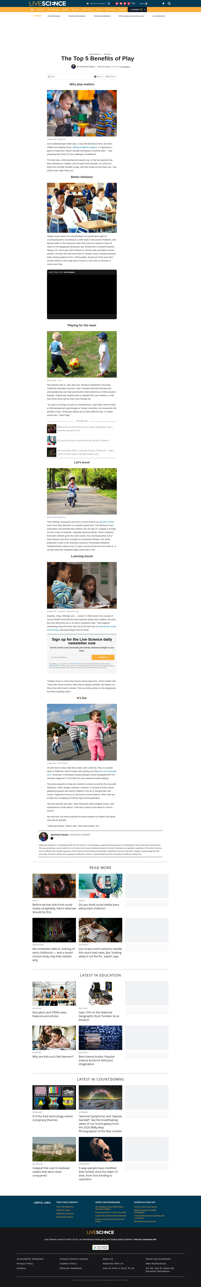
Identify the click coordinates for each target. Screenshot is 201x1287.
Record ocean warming (77, 16)
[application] (82, 294)
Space (99, 9)
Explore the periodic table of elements (110, 1216)
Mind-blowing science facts (145, 1221)
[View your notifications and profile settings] (163, 3)
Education (107, 54)
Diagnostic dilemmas (65, 1214)
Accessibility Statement (30, 1259)
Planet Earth (87, 9)
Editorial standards (71, 1268)
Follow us (100, 76)
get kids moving (106, 522)
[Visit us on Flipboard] (124, 3)
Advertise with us (113, 1263)
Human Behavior (94, 54)
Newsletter (112, 76)
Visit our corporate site (144, 1239)
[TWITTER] (52, 838)
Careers (21, 1268)
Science (75, 9)
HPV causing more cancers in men (131, 16)
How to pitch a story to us (118, 1268)
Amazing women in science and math (110, 1212)
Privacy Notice (54, 666)
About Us (108, 1259)
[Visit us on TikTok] (128, 3)
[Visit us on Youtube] (120, 3)
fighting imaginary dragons (85, 147)
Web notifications (156, 1263)
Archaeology (53, 9)
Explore (122, 9)
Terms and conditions (158, 1259)
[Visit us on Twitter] (113, 3)
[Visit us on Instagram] (117, 3)
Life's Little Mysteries (65, 1207)
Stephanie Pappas (87, 66)
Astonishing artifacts (64, 1217)
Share (53, 76)
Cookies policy (68, 1263)
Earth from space (63, 1210)
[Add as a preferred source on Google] (100, 1247)
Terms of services (77, 664)
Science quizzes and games (145, 1207)
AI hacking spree (54, 16)
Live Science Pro (159, 16)
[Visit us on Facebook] (109, 3)
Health (65, 9)
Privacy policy (25, 1263)
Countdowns (125, 66)
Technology (111, 9)
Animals (40, 9)
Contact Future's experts (74, 1259)
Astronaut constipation (102, 16)
